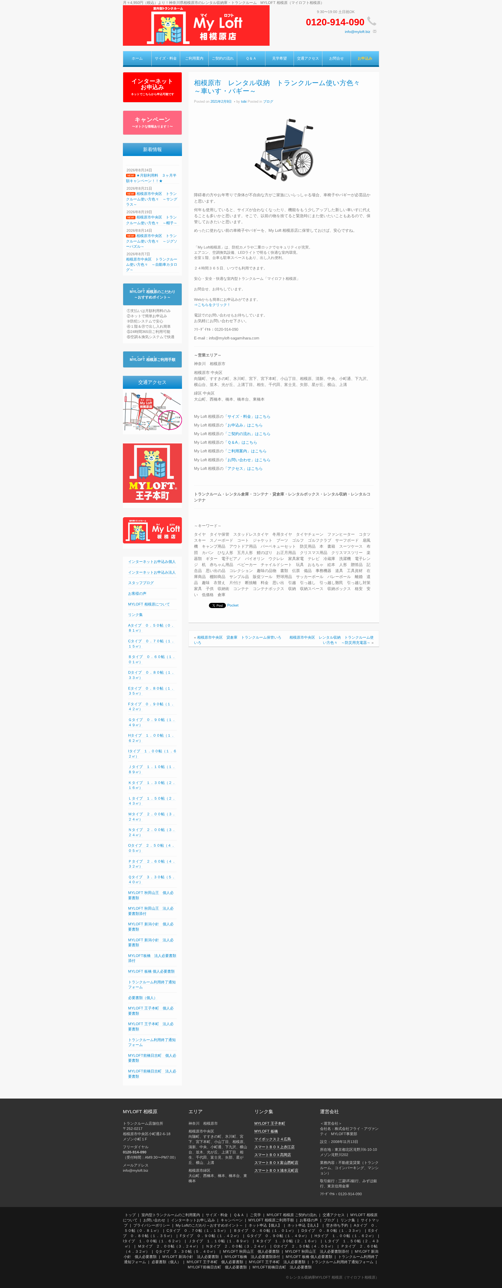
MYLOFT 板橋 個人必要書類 (151, 971)
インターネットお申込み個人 (152, 561)
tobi (244, 101)
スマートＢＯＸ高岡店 (272, 1155)
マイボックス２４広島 (272, 1139)
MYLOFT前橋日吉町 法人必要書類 (282, 1267)
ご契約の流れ (223, 58)
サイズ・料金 (166, 58)
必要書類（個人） (142, 998)
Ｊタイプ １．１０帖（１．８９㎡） (219, 1241)
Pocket (232, 605)
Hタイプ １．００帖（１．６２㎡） (345, 1236)
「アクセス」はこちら (243, 468)
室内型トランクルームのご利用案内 (170, 1215)
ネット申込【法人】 (303, 1225)
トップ (130, 1215)
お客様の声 (137, 593)
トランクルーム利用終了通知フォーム (342, 1262)
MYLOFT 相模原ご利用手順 (271, 1220)
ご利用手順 (152, 359)
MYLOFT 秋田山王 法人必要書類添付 (317, 1251)
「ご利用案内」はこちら (245, 451)
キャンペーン (152, 122)
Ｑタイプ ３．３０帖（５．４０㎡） (186, 1251)
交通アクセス (308, 58)
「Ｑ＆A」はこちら (240, 442)
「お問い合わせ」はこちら (247, 460)
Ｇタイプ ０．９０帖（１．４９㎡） (278, 1236)
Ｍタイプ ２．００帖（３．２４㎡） (169, 1246)
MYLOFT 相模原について (149, 604)
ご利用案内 (194, 58)
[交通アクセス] (152, 411)
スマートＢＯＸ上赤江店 (274, 1147)
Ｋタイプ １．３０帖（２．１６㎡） (287, 1241)
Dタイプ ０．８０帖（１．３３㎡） (332, 1230)
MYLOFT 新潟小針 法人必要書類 (190, 1257)
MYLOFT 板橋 (266, 1131)
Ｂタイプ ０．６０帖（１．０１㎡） (264, 1230)
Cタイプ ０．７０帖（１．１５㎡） (197, 1230)
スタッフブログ (141, 583)
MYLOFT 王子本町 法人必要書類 (277, 1262)
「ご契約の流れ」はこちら (247, 433)
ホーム (137, 58)
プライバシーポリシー (151, 1225)
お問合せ (336, 58)
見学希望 (279, 58)
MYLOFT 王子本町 (269, 1123)
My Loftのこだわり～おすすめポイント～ (209, 1225)
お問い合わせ (154, 1220)
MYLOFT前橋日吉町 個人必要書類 (217, 1267)
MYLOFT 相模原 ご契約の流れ (292, 1215)
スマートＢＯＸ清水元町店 (276, 1170)
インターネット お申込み (152, 87)
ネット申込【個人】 (265, 1225)
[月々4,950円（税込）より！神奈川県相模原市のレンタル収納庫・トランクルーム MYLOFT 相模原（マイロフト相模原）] (196, 25)
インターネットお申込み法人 (152, 572)
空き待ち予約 (337, 1225)
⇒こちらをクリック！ (212, 305)
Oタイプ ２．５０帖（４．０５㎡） (304, 1246)
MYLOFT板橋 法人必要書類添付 (252, 1257)
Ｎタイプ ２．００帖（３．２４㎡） (237, 1246)
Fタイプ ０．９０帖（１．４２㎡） (210, 1236)
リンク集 (135, 615)
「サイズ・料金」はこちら (247, 416)
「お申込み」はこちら (243, 425)
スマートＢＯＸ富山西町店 (276, 1162)
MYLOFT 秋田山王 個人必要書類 (251, 1251)
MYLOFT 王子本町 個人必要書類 (215, 1262)
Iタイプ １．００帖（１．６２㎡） (152, 1241)
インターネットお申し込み (193, 1220)
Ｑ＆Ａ (251, 58)
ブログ (268, 101)
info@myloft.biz (357, 32)
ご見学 (255, 1215)
